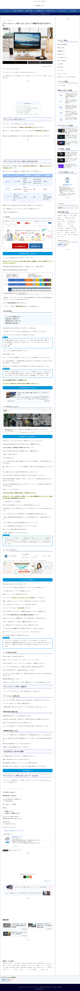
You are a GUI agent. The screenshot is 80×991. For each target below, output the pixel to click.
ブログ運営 (6, 850)
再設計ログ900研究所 (62, 44)
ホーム (20, 987)
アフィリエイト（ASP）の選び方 (24, 110)
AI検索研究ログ (61, 51)
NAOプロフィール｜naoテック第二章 (66, 77)
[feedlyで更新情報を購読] (15, 846)
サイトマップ (60, 70)
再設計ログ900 (60, 47)
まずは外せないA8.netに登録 (23, 111)
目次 (26, 103)
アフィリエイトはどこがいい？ (23, 106)
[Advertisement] (28, 91)
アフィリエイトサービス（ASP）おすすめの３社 (27, 108)
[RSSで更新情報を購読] (17, 846)
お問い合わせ (60, 67)
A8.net (6, 181)
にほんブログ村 (60, 246)
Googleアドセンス (61, 54)
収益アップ (12, 850)
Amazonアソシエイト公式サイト (27, 436)
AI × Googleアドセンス (62, 57)
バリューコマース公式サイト (27, 579)
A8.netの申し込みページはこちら (27, 253)
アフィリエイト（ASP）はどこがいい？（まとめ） (28, 113)
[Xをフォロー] (13, 846)
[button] (40, 62)
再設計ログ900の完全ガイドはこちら (13, 830)
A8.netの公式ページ (28, 770)
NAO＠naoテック (17, 836)
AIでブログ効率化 (61, 60)
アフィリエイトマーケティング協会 (32, 294)
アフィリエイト (18, 850)
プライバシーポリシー (62, 73)
